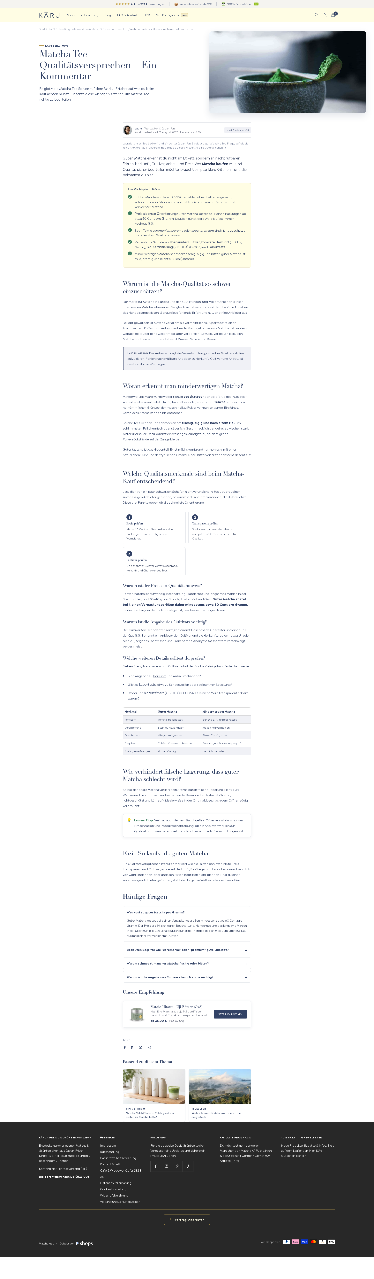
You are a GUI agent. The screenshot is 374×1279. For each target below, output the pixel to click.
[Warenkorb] (333, 15)
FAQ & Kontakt (127, 14)
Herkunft (159, 675)
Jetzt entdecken (230, 1014)
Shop (71, 14)
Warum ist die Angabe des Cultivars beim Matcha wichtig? (170, 976)
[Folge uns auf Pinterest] (177, 1166)
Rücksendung (109, 1151)
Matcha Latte (228, 327)
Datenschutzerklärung (115, 1182)
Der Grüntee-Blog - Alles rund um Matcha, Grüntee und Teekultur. (88, 29)
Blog (107, 14)
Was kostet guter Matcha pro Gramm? (156, 912)
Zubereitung (89, 14)
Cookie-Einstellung (113, 1189)
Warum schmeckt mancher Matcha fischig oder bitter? (168, 963)
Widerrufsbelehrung (114, 1195)
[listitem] (125, 1047)
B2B (147, 14)
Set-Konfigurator (171, 14)
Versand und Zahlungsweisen (120, 1201)
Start (42, 29)
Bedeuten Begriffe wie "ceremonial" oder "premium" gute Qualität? (178, 949)
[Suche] (316, 15)
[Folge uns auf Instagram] (166, 1166)
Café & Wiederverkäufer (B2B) (121, 1170)
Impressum (108, 1145)
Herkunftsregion (216, 635)
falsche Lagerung (210, 789)
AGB (103, 1176)
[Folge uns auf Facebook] (155, 1166)
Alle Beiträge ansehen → (211, 147)
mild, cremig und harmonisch (200, 449)
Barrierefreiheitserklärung (118, 1157)
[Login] (324, 15)
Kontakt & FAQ (110, 1164)
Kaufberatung (57, 45)
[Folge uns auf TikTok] (188, 1166)
